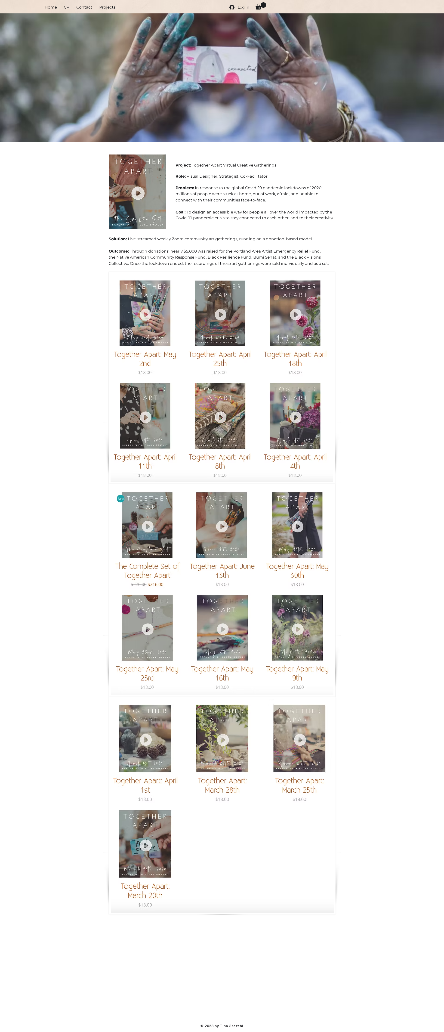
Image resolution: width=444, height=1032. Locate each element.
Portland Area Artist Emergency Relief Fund (276, 251)
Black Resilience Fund (229, 257)
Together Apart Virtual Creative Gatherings (234, 165)
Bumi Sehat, (265, 257)
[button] (260, 5)
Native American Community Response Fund (161, 257)
